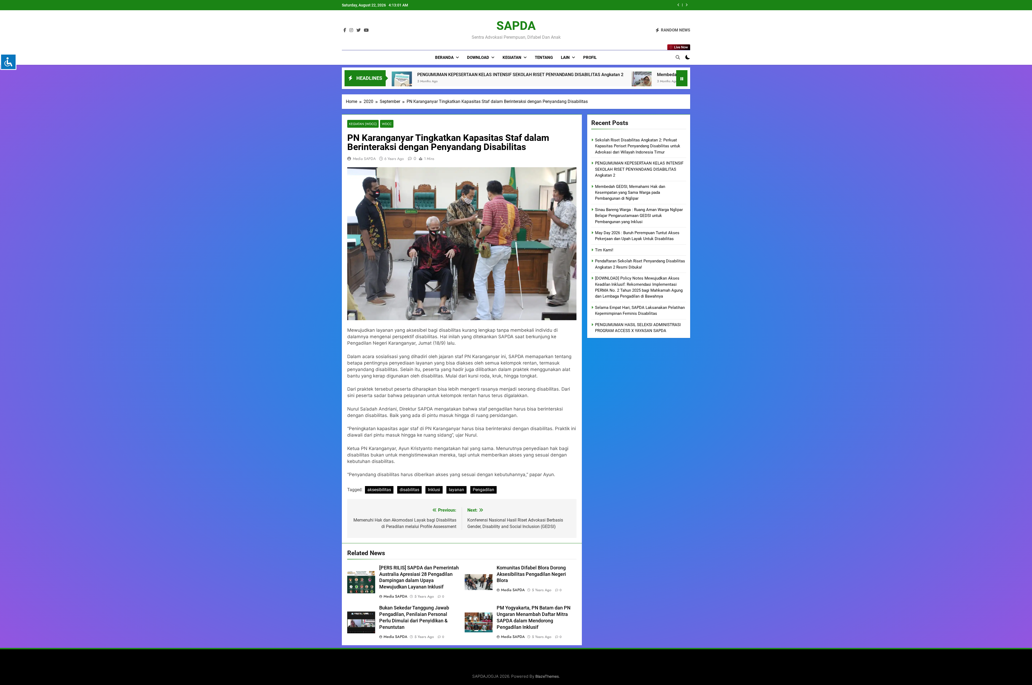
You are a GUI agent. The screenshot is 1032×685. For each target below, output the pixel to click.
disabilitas (409, 489)
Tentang (544, 57)
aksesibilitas (379, 489)
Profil (590, 57)
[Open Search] (678, 57)
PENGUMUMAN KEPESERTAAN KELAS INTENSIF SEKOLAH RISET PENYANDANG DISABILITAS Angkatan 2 (639, 169)
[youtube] (366, 30)
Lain (565, 57)
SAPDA (516, 26)
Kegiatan (512, 57)
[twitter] (358, 30)
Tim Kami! (604, 250)
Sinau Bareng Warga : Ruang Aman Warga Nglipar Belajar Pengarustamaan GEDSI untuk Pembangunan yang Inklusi (639, 215)
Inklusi (434, 489)
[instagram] (351, 30)
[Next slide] (686, 5)
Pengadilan (483, 489)
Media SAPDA (364, 158)
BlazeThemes (547, 676)
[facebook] (345, 30)
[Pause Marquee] (681, 78)
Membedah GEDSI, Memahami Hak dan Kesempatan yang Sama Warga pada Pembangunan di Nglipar (569, 74)
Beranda (444, 57)
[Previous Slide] (678, 5)
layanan (456, 489)
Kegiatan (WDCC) (363, 124)
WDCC (387, 124)
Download (478, 57)
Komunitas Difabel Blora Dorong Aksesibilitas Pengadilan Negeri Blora (531, 574)
